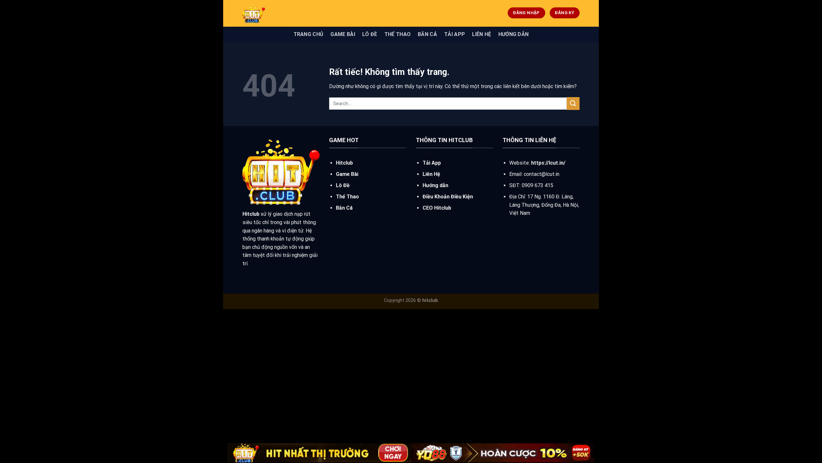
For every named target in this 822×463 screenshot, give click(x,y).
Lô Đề (369, 34)
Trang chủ (308, 34)
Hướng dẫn (513, 34)
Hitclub (344, 163)
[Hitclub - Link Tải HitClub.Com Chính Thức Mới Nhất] (290, 13)
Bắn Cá (427, 34)
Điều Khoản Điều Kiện (448, 197)
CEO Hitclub (437, 208)
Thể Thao (397, 34)
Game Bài (342, 34)
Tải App (454, 34)
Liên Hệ (481, 34)
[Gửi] (573, 103)
